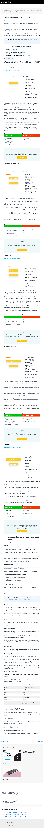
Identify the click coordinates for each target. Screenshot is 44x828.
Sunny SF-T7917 (25, 53)
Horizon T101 (14, 49)
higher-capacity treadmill (13, 410)
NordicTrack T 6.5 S (24, 50)
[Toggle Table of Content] (12, 58)
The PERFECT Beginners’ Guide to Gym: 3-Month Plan (16, 812)
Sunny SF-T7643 (26, 55)
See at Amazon (13, 182)
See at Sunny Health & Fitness (13, 361)
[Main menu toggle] (41, 2)
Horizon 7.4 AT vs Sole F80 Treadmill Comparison (29, 752)
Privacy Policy (10, 824)
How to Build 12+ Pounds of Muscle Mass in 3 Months (16, 816)
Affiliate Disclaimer (10, 822)
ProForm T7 (24, 52)
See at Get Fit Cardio (13, 178)
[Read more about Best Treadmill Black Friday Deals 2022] (12, 755)
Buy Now (22, 157)
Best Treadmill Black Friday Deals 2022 (11, 762)
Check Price (13, 83)
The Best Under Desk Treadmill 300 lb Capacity (12, 779)
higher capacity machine (34, 641)
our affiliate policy (17, 11)
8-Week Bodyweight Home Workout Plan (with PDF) (15, 814)
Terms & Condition (10, 825)
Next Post (40, 741)
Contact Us (10, 821)
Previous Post (4, 741)
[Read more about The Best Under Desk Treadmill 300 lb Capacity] (12, 771)
